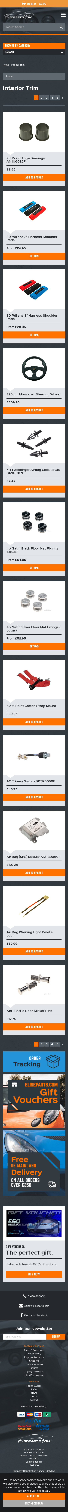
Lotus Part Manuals (34, 1375)
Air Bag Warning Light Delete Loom (29, 933)
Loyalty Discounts (34, 1371)
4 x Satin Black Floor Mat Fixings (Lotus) (32, 550)
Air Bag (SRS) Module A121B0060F (33, 856)
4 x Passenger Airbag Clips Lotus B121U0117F (33, 471)
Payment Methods (34, 1357)
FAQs (34, 1389)
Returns (34, 1367)
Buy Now (34, 1274)
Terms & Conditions (34, 1350)
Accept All (34, 1496)
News (34, 1392)
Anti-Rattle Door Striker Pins (29, 1010)
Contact (34, 1399)
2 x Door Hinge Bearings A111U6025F (25, 159)
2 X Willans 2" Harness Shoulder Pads (31, 238)
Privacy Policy (34, 1353)
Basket (36, 3)
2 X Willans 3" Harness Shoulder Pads (31, 317)
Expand (9, 51)
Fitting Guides (34, 1385)
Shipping (34, 1360)
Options (34, 256)
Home (6, 64)
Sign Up (56, 1336)
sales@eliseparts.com (36, 1305)
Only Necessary (34, 1503)
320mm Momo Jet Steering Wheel (33, 394)
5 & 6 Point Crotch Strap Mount (31, 705)
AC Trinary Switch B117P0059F (30, 781)
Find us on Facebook (36, 1315)
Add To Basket (34, 177)
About (34, 1396)
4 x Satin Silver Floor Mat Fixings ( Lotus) (33, 628)
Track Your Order (34, 1364)
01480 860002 (36, 1296)
